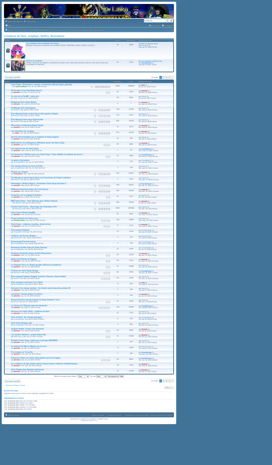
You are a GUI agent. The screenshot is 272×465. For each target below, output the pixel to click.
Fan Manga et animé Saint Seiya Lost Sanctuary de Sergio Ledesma (41, 178)
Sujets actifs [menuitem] (31, 21)
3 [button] (166, 77)
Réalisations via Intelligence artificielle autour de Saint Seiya (37, 143)
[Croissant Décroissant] (113, 376)
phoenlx (17, 92)
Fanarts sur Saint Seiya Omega (24, 271)
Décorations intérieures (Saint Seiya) (27, 125)
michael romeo (19, 220)
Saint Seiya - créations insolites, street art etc (31, 224)
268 (103, 87)
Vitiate (16, 98)
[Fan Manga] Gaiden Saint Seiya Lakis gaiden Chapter (34, 114)
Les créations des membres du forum (42, 43)
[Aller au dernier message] (146, 85)
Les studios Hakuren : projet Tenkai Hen (28, 335)
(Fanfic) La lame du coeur (148, 44)
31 (104, 133)
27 (104, 122)
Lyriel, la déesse (21, 86)
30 (102, 133)
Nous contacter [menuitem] (98, 415)
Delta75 (144, 96)
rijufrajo (143, 137)
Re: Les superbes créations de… (151, 61)
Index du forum (13, 415)
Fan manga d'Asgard (20, 230)
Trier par (93, 376)
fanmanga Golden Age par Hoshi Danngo (29, 247)
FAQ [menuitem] (9, 25)
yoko (143, 85)
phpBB (82, 419)
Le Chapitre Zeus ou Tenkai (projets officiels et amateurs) (36, 265)
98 (109, 209)
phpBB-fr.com (92, 420)
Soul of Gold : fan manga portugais (26, 317)
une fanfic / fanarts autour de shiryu (26, 294)
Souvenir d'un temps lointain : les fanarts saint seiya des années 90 (40, 288)
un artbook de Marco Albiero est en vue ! (29, 346)
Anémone (18, 208)
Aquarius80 (18, 238)
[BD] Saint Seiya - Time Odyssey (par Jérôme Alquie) (34, 201)
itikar (17, 133)
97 (107, 209)
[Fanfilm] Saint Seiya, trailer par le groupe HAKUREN (34, 340)
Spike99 (18, 203)
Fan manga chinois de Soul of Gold (26, 166)
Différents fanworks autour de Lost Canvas (29, 189)
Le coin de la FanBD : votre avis (25, 96)
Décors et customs (34, 61)
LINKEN (144, 207)
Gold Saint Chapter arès (21, 323)
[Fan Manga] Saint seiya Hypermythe (27, 119)
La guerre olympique (20, 160)
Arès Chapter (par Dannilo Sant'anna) (27, 369)
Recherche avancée (171, 20)
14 (107, 110)
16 (109, 203)
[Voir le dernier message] (149, 45)
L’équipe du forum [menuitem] (115, 415)
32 (107, 133)
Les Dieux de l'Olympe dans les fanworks (29, 305)
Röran (16, 301)
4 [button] (169, 77)
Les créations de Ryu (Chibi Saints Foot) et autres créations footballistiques (44, 364)
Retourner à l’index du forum (15, 385)
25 (99, 122)
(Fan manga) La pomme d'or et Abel (26, 282)
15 (109, 110)
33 (109, 133)
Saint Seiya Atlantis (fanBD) (23, 212)
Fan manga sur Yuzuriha (22, 352)
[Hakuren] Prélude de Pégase (23, 259)
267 (99, 87)
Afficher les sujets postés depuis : (66, 376)
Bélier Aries (17, 336)
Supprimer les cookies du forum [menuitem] (137, 415)
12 (102, 110)
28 (107, 122)
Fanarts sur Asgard (19, 172)
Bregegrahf (17, 232)
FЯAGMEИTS (146, 160)
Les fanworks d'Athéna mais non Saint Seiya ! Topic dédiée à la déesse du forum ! (47, 154)
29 (109, 122)
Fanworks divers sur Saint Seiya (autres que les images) (35, 358)
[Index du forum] (89, 15)
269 (106, 87)
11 (99, 110)
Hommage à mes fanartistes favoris (26, 90)
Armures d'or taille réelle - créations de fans (30, 311)
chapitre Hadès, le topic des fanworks (27, 329)
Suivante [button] (172, 77)
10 (109, 116)
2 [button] (163, 77)
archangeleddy (19, 162)
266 (96, 87)
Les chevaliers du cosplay (22, 131)
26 (102, 122)
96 (104, 209)
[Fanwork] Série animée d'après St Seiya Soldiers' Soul (35, 300)
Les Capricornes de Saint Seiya (25, 148)
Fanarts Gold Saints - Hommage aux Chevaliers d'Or (34, 207)
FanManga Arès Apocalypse (23, 108)
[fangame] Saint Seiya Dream (23, 102)
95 (102, 209)
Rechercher (167, 20)
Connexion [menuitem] (168, 25)
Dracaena (144, 45)
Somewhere (18, 174)
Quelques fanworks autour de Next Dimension (31, 253)
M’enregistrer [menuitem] (156, 25)
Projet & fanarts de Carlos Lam (24, 218)
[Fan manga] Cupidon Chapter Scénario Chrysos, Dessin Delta (38, 276)
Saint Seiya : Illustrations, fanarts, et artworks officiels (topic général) (41, 85)
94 (99, 209)
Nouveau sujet (11, 77)
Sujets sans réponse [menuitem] (15, 21)
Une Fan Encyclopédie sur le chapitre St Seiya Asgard (35, 137)
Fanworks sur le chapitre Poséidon (26, 195)
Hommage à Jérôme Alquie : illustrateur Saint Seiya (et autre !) (38, 183)
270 (109, 87)
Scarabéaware (146, 63)
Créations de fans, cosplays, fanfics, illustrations (34, 36)
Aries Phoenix (146, 346)
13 (104, 110)
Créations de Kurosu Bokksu (23, 236)
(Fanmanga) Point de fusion (23, 242)
